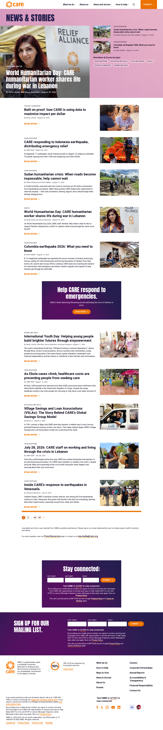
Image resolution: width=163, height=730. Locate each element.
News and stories (102, 4)
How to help (121, 4)
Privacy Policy (81, 596)
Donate (99, 687)
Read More (30, 123)
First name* (51, 576)
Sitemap (49, 723)
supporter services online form (44, 700)
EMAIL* (85, 576)
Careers (133, 663)
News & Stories (103, 677)
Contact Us (135, 690)
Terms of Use (37, 723)
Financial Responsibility (141, 685)
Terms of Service (74, 646)
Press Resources (52, 536)
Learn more (68, 669)
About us (84, 4)
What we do (68, 4)
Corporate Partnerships (141, 668)
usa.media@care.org (88, 536)
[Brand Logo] (15, 4)
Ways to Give (102, 672)
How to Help (102, 668)
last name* (69, 576)
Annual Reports (137, 672)
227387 (79, 586)
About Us (100, 682)
